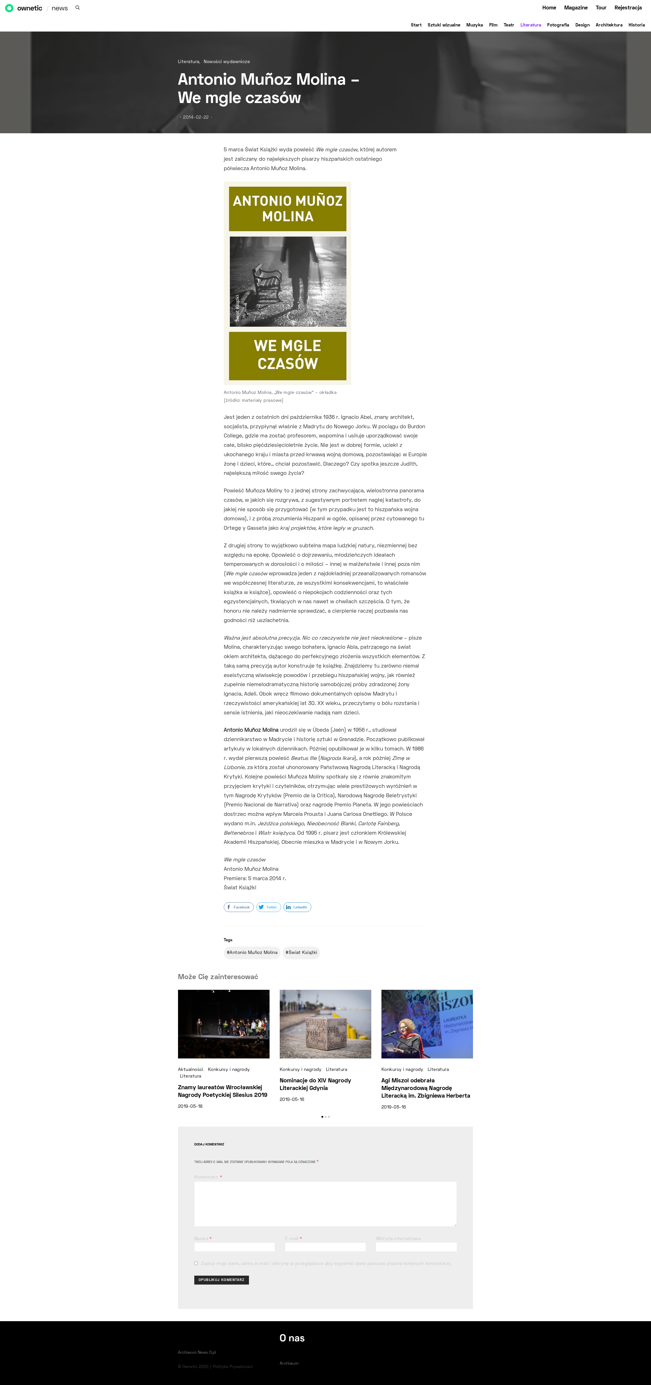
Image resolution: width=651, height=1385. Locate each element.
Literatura (531, 25)
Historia (637, 25)
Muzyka (474, 25)
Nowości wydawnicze (227, 62)
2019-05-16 (292, 1100)
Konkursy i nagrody (229, 1070)
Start (416, 25)
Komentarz (206, 1177)
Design (582, 25)
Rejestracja (628, 8)
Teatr (509, 25)
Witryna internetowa (398, 1239)
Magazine (576, 8)
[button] (322, 1116)
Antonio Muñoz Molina (253, 953)
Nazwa (203, 1239)
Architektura (609, 25)
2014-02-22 (196, 118)
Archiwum (289, 1363)
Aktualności (190, 1070)
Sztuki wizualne (444, 25)
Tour (601, 8)
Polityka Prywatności (233, 1367)
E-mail (293, 1239)
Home (549, 8)
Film (493, 25)
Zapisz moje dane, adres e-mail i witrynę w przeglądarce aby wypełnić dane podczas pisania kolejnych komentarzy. (326, 1264)
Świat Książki (303, 953)
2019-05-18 (190, 1107)
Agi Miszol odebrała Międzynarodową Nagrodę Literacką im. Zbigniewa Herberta (425, 1088)
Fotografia (558, 25)
